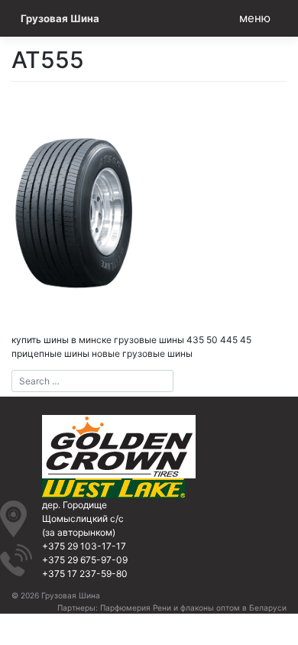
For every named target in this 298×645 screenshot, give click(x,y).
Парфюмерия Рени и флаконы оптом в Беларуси (193, 607)
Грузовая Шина (60, 18)
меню (254, 18)
